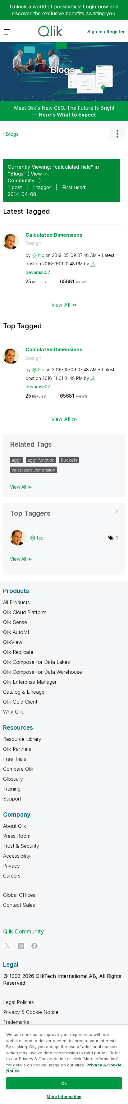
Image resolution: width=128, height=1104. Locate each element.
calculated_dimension (33, 469)
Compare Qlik (18, 769)
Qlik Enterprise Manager (30, 682)
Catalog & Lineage (23, 692)
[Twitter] (7, 946)
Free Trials (14, 759)
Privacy (11, 866)
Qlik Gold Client (20, 702)
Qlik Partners (17, 749)
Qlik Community (23, 931)
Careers (12, 876)
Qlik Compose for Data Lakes (36, 662)
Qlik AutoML (16, 632)
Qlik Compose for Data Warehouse (42, 672)
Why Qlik (13, 712)
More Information (64, 1096)
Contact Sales (19, 905)
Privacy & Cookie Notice (30, 1012)
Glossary (13, 779)
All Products (16, 602)
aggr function (41, 460)
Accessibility (16, 856)
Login (89, 6)
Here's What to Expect (67, 115)
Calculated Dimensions (53, 235)
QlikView (12, 642)
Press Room (16, 836)
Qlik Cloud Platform (24, 612)
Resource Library (22, 739)
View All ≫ (64, 304)
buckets (69, 460)
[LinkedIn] (21, 946)
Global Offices (19, 895)
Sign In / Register (106, 31)
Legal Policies (18, 1002)
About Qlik (14, 826)
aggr (16, 460)
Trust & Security (21, 846)
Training (12, 789)
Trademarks (16, 1022)
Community (21, 180)
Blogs (63, 70)
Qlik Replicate (18, 652)
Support (12, 799)
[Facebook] (34, 946)
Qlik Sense (15, 622)
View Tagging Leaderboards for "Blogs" (64, 511)
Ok (64, 1083)
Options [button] (117, 134)
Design (33, 243)
